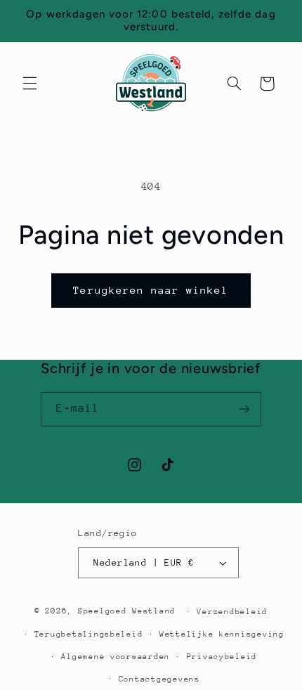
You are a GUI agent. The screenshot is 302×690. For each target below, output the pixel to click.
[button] (29, 83)
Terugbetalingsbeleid (88, 634)
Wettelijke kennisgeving (221, 634)
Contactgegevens (159, 679)
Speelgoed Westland (127, 611)
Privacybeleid (222, 656)
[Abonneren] (244, 409)
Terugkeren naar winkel (150, 290)
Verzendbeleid (232, 611)
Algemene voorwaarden (115, 656)
